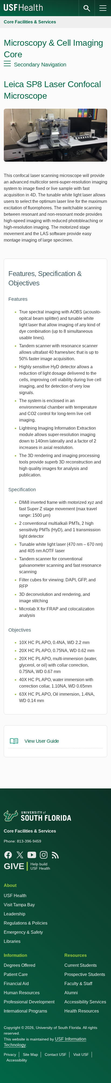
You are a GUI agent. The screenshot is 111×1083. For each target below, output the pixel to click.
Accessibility (16, 1060)
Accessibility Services (85, 1002)
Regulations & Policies (25, 923)
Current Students (80, 965)
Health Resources (81, 1011)
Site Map (30, 1054)
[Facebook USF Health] (8, 855)
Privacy (10, 1054)
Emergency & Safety (23, 932)
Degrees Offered (19, 965)
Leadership (14, 914)
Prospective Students (84, 974)
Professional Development (29, 1002)
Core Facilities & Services (30, 22)
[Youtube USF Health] (31, 855)
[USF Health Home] (23, 8)
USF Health (15, 895)
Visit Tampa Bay (19, 904)
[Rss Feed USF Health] (55, 855)
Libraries (12, 941)
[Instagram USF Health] (43, 855)
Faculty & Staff (78, 983)
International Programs (25, 1011)
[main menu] (103, 8)
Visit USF (81, 1054)
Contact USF (56, 1054)
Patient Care (16, 974)
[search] (87, 8)
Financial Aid (16, 983)
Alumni (71, 992)
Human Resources (22, 992)
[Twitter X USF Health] (20, 855)
